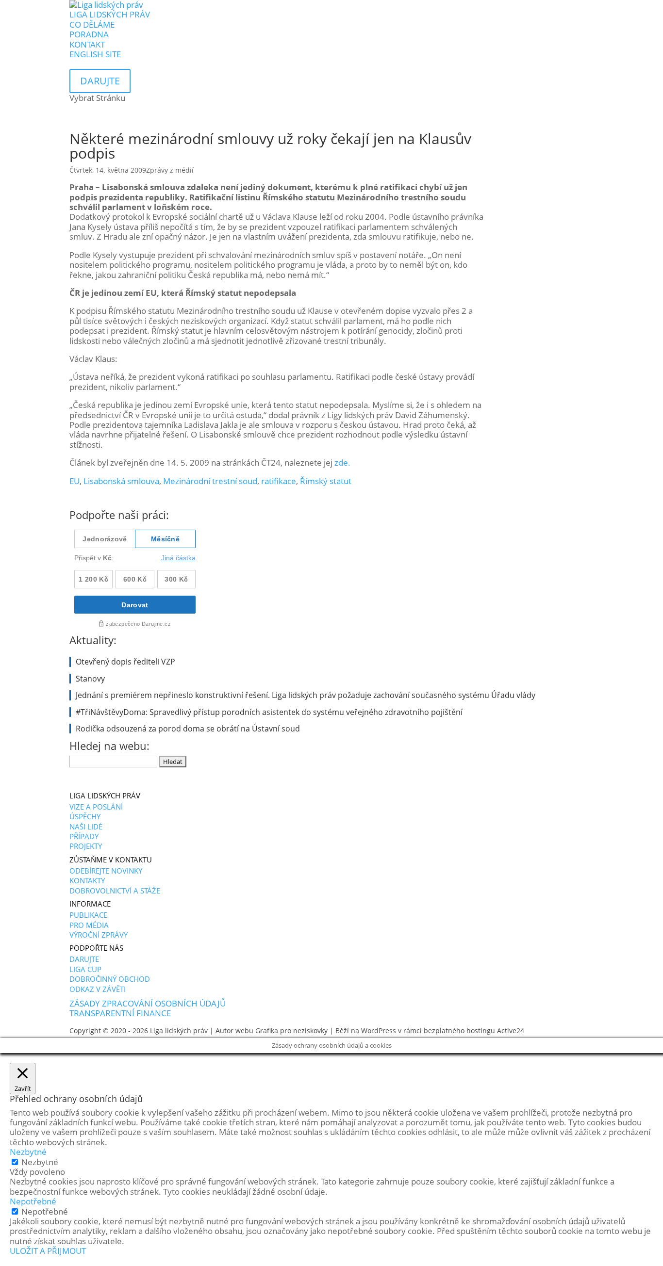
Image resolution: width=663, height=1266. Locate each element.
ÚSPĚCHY (84, 816)
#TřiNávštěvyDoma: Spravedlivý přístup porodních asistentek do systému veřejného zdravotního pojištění (269, 712)
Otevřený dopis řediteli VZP (125, 661)
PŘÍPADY (84, 836)
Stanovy (90, 678)
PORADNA (89, 34)
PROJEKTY (85, 846)
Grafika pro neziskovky (291, 1030)
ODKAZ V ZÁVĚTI (97, 989)
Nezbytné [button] (28, 1151)
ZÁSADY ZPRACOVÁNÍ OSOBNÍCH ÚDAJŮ (147, 1003)
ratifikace (278, 481)
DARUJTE (84, 959)
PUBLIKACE (88, 915)
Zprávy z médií (170, 170)
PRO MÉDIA (89, 925)
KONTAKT (87, 44)
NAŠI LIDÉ (85, 826)
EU (74, 481)
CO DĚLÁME (92, 24)
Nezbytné (39, 1162)
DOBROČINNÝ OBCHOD (109, 979)
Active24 (510, 1030)
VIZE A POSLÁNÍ (96, 807)
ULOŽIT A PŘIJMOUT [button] (48, 1250)
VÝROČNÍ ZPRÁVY (98, 935)
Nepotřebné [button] (33, 1201)
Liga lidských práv (179, 1030)
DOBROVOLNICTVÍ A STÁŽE (114, 890)
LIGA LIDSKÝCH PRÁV (109, 14)
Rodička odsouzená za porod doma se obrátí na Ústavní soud (188, 728)
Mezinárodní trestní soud (210, 481)
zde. (342, 462)
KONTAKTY (87, 880)
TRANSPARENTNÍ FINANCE (120, 1013)
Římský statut (325, 481)
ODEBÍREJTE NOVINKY (105, 871)
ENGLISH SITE (95, 54)
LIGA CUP (85, 969)
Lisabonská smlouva (121, 481)
